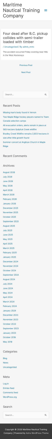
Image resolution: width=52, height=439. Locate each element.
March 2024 (8, 301)
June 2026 (8, 181)
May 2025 (7, 239)
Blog (5, 358)
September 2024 (11, 275)
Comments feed (10, 392)
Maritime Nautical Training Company (21, 10)
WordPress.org (10, 397)
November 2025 (10, 212)
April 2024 (8, 297)
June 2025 (8, 235)
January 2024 (9, 310)
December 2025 (10, 208)
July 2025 (7, 230)
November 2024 (10, 266)
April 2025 (7, 244)
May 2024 (8, 293)
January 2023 (9, 333)
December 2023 (10, 315)
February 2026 (10, 199)
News (5, 362)
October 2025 (9, 217)
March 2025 (8, 248)
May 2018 (7, 342)
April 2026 (8, 190)
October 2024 (9, 270)
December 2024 (10, 261)
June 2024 (8, 288)
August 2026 (9, 172)
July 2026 (7, 177)
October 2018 (9, 337)
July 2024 (7, 284)
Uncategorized (11, 47)
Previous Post (25, 65)
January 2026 (9, 203)
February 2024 (10, 306)
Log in (6, 383)
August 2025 (9, 226)
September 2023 (11, 328)
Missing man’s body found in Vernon (19, 112)
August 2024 (9, 279)
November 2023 (10, 319)
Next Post (25, 72)
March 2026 (8, 194)
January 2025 (9, 257)
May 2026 (8, 186)
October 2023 (9, 324)
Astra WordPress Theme (37, 433)
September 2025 (11, 221)
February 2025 (10, 252)
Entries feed (8, 388)
